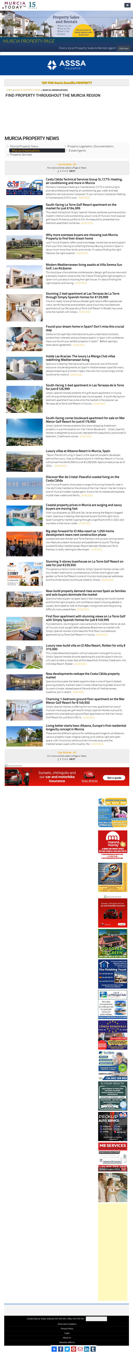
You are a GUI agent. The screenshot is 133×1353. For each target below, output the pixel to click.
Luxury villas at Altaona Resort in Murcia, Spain (78, 450)
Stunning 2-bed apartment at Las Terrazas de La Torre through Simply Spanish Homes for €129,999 (82, 294)
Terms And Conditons (67, 1323)
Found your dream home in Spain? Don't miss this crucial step (85, 327)
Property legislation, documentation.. (90, 145)
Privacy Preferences (96, 1317)
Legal (66, 1332)
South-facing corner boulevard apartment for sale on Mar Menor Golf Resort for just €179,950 (85, 418)
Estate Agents (77, 149)
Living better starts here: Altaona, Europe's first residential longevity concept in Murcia (86, 726)
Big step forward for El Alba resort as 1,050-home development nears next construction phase (80, 531)
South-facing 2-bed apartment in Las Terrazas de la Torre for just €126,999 (85, 386)
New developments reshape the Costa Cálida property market (83, 674)
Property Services (21, 153)
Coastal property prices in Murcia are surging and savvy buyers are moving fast (84, 505)
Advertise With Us (67, 1341)
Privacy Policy (67, 1327)
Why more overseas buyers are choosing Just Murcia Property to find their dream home (82, 235)
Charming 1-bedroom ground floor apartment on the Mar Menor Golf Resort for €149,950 (85, 700)
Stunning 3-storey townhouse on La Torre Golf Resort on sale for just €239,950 (84, 562)
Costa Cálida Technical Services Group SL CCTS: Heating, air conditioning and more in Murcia (84, 180)
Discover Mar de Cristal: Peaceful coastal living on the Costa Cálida (82, 477)
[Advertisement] (112, 1250)
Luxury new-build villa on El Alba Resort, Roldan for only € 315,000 (85, 646)
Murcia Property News (24, 145)
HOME (9, 88)
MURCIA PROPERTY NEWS (27, 88)
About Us (67, 1336)
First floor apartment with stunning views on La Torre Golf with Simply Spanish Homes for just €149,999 (85, 617)
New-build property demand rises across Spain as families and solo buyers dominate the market (86, 591)
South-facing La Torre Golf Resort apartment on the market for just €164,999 (81, 205)
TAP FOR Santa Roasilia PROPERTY (66, 81)
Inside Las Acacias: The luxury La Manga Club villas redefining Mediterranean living (80, 357)
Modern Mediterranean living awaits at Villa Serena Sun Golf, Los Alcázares (84, 265)
